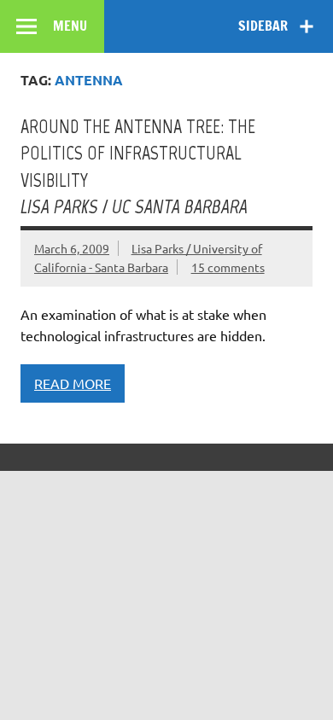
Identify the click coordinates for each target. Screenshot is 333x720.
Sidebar (263, 25)
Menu (70, 25)
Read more (72, 383)
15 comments (228, 267)
